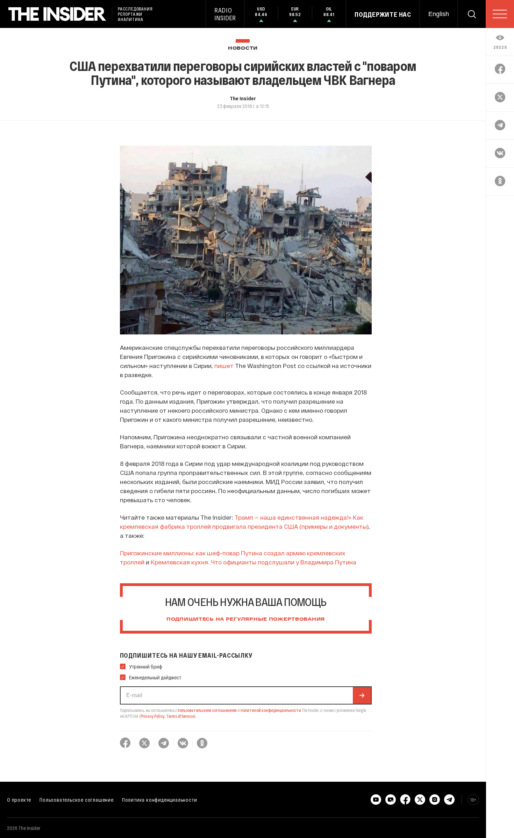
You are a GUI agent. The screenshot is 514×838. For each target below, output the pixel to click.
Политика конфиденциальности (159, 799)
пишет (224, 365)
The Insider (243, 98)
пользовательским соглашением (207, 710)
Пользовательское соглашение (77, 799)
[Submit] (362, 695)
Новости (243, 48)
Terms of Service (180, 716)
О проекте (19, 799)
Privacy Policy (153, 716)
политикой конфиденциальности (271, 710)
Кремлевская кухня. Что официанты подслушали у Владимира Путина (253, 561)
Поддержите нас (383, 14)
